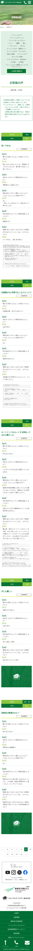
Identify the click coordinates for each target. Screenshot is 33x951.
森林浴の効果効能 (16, 921)
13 (17, 854)
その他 (13, 62)
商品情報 (16, 933)
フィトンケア (22, 54)
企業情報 (16, 917)
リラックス (13, 46)
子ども (22, 46)
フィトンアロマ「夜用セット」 (17, 48)
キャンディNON (17, 57)
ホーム (2, 27)
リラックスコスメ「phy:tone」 (17, 59)
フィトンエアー (17, 35)
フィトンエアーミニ (17, 38)
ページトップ (5, 946)
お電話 (16, 946)
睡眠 (17, 43)
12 (12, 854)
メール (27, 946)
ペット (11, 43)
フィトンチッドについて (16, 925)
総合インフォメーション (16, 937)
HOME (16, 913)
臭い (24, 43)
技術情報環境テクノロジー (16, 929)
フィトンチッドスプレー (17, 40)
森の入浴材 (11, 54)
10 (30, 849)
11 (7, 854)
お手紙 (21, 62)
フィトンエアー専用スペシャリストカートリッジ (17, 65)
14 (21, 854)
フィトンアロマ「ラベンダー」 (17, 51)
